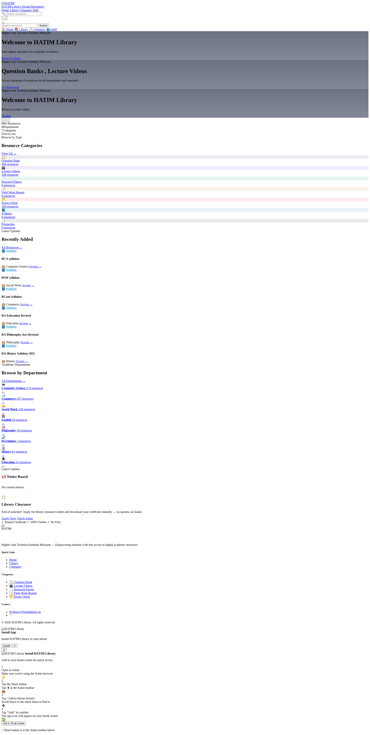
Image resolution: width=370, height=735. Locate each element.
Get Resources (10, 87)
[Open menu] (3, 22)
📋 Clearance (37, 29)
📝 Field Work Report (23, 593)
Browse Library (11, 58)
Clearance (26, 10)
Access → (35, 266)
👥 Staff (51, 29)
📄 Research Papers (21, 589)
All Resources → (12, 247)
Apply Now (9, 518)
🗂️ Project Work (19, 596)
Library (14, 10)
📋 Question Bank (20, 582)
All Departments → (13, 381)
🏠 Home (8, 29)
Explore (6, 116)
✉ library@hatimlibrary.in (25, 612)
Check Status (25, 518)
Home (5, 10)
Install (6, 645)
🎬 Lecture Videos (20, 585)
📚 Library (21, 29)
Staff (35, 10)
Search (43, 25)
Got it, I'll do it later (13, 723)
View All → (9, 153)
